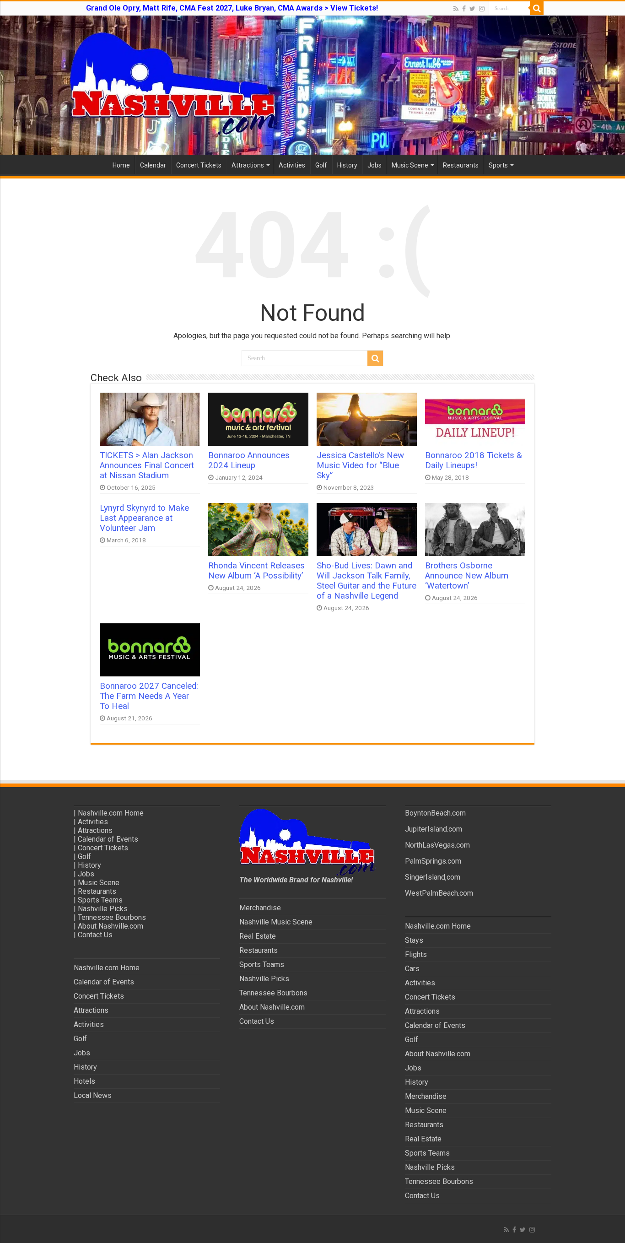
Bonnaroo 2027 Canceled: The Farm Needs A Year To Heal (149, 696)
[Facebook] (464, 8)
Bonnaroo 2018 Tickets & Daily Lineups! (473, 460)
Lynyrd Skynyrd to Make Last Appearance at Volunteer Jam (144, 518)
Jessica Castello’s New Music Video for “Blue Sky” (360, 465)
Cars (412, 968)
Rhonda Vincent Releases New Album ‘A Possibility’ (256, 571)
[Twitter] (472, 8)
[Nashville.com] (312, 85)
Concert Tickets (198, 165)
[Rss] (456, 8)
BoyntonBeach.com (435, 813)
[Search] (537, 8)
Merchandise (260, 907)
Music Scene (410, 165)
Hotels (84, 1081)
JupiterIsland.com (433, 829)
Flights (416, 954)
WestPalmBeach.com (439, 893)
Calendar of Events (108, 839)
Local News (93, 1095)
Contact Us (95, 934)
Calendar (153, 165)
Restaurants (461, 165)
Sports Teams (100, 900)
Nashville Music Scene (275, 922)
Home (121, 165)
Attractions (248, 165)
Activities (292, 165)
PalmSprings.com (433, 861)
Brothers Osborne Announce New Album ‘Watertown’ (466, 576)
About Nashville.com (110, 926)
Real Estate (257, 936)
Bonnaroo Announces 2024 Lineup (249, 460)
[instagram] (481, 8)
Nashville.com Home (111, 813)
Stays (414, 940)
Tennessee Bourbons (112, 917)
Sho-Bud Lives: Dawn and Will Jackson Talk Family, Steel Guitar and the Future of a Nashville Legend (366, 581)
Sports (498, 165)
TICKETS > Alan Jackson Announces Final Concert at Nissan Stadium (147, 465)
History (347, 165)
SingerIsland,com (432, 877)
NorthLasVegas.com (437, 845)
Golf (321, 165)
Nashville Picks (103, 908)
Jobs (374, 165)
